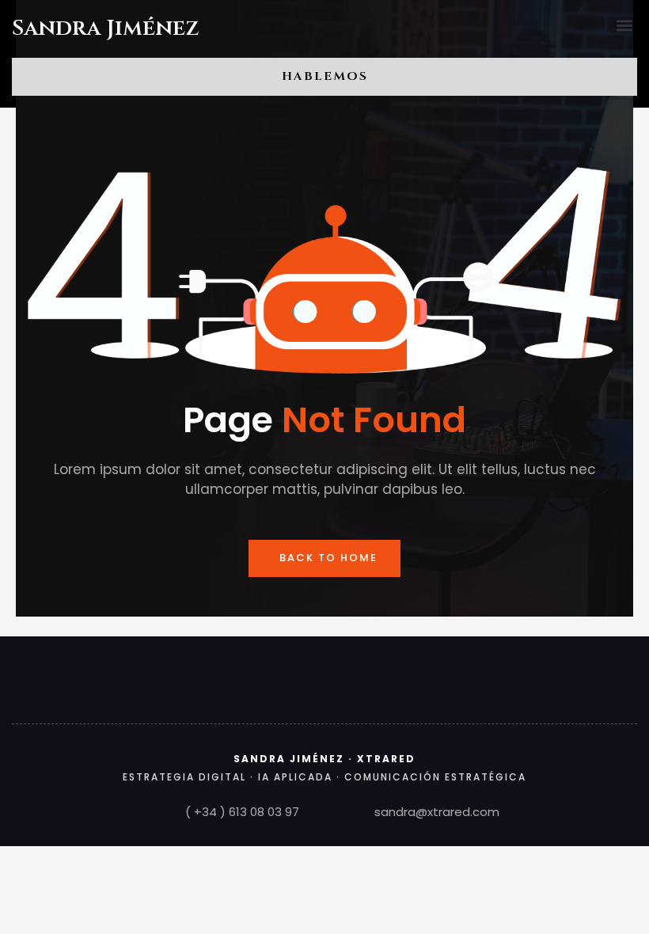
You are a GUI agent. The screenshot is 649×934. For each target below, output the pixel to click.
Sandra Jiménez (105, 28)
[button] (624, 25)
